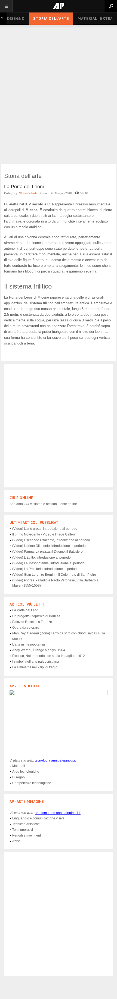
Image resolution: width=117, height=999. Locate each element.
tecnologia (55, 760)
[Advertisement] (58, 101)
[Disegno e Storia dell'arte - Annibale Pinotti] (58, 6)
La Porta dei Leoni (24, 186)
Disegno (16, 18)
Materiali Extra (95, 18)
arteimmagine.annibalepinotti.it (58, 813)
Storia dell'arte (51, 18)
